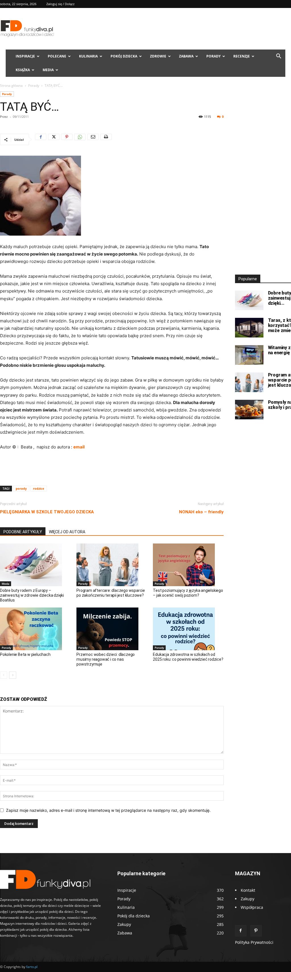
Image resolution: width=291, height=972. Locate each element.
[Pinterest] (66, 139)
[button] (278, 56)
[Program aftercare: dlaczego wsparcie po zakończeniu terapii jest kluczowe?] (111, 564)
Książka (23, 69)
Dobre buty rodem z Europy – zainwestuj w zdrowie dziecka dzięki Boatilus (32, 595)
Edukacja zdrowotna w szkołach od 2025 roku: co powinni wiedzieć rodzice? (188, 657)
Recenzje (241, 56)
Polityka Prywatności (254, 942)
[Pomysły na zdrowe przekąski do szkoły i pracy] (249, 409)
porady (21, 488)
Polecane (57, 56)
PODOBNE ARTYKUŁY (22, 532)
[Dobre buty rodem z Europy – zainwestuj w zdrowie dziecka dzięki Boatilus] (35, 564)
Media (48, 69)
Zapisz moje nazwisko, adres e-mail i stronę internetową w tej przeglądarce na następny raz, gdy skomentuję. (108, 810)
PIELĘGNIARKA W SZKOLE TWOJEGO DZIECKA (47, 511)
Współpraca (252, 907)
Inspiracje (25, 56)
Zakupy (247, 898)
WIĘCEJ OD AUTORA (67, 532)
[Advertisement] (111, 466)
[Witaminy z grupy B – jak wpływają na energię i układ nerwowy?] (249, 355)
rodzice (38, 488)
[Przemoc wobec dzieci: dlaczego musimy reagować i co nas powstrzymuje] (111, 629)
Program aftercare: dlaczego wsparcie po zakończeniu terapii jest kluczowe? (110, 593)
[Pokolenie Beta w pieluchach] (35, 629)
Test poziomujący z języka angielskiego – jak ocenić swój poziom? (188, 593)
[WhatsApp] (80, 139)
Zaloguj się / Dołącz (60, 4)
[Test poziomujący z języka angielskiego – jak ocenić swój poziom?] (188, 564)
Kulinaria (88, 56)
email (79, 447)
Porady (213, 56)
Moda (5, 584)
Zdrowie (158, 56)
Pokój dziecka (124, 56)
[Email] (93, 139)
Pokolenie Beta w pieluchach (25, 654)
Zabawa (186, 56)
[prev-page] (3, 675)
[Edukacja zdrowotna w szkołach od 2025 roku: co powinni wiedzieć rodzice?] (188, 629)
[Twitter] (53, 139)
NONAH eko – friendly (201, 511)
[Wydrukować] (106, 139)
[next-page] (12, 675)
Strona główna (11, 85)
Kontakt (248, 890)
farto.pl (32, 966)
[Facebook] (40, 139)
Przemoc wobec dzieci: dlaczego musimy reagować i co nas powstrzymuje (105, 659)
